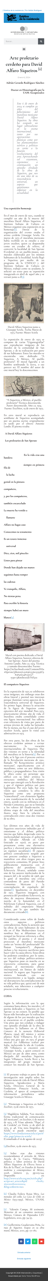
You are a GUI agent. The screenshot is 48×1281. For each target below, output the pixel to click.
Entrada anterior (24, 1252)
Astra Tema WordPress (31, 1276)
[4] (12, 617)
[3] (23, 277)
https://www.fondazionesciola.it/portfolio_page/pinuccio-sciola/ (23, 1135)
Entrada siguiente (24, 1259)
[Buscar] (41, 41)
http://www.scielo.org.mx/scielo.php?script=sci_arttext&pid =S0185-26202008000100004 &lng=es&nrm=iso (24, 1182)
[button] (24, 49)
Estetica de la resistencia (14, 10)
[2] (15, 229)
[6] (29, 850)
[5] (34, 754)
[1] (5, 1074)
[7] (12, 889)
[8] (26, 912)
